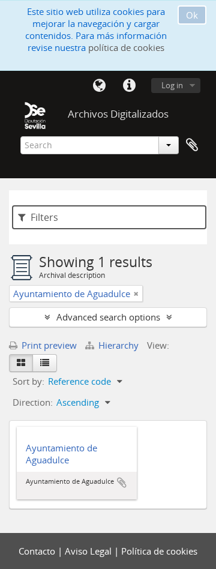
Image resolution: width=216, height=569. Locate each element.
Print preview (48, 345)
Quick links (129, 86)
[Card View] (21, 363)
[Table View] (44, 363)
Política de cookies (159, 551)
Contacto (38, 551)
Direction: (33, 402)
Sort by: (28, 381)
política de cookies (126, 47)
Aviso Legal (89, 551)
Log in (172, 85)
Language (99, 86)
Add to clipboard (122, 483)
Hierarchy (118, 345)
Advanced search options (108, 317)
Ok (192, 15)
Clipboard (192, 145)
